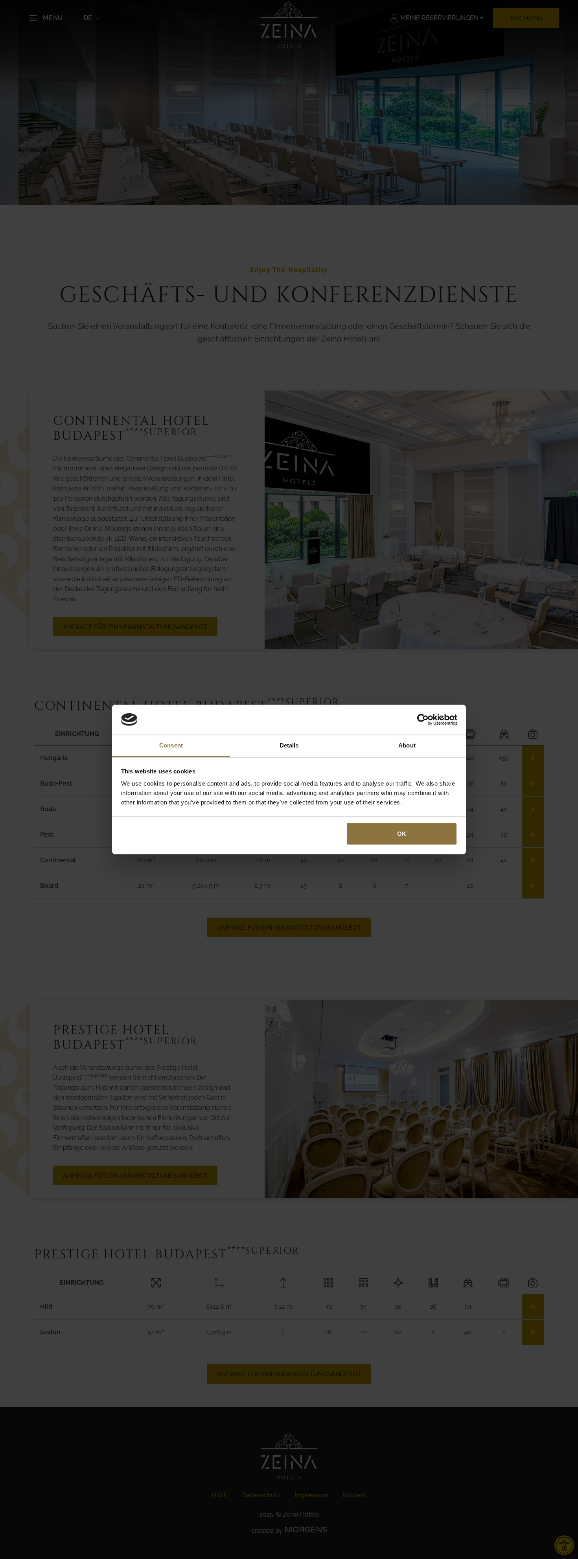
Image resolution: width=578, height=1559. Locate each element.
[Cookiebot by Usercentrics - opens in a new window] (422, 719)
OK (401, 833)
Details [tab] (289, 745)
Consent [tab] (171, 745)
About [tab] (407, 745)
